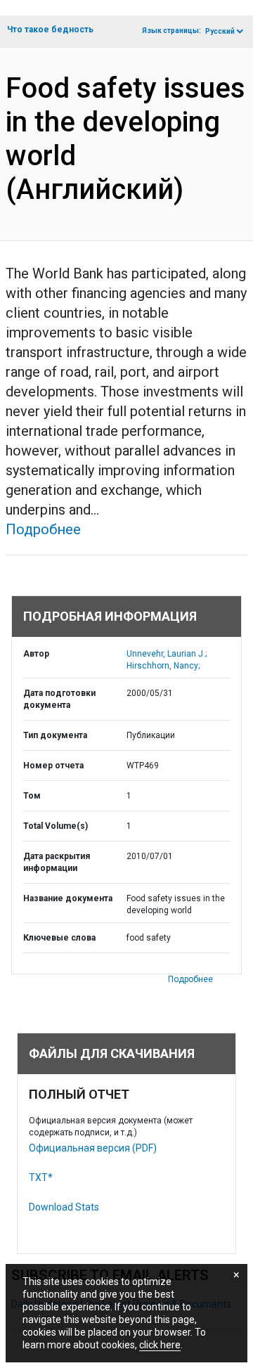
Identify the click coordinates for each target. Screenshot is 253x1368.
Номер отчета (53, 765)
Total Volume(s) (55, 826)
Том (32, 796)
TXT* (41, 1177)
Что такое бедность (50, 29)
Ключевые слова (59, 938)
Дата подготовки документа (59, 699)
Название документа (67, 898)
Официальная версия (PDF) (93, 1148)
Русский (220, 31)
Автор (36, 654)
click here (160, 1344)
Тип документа (55, 735)
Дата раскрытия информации (56, 862)
